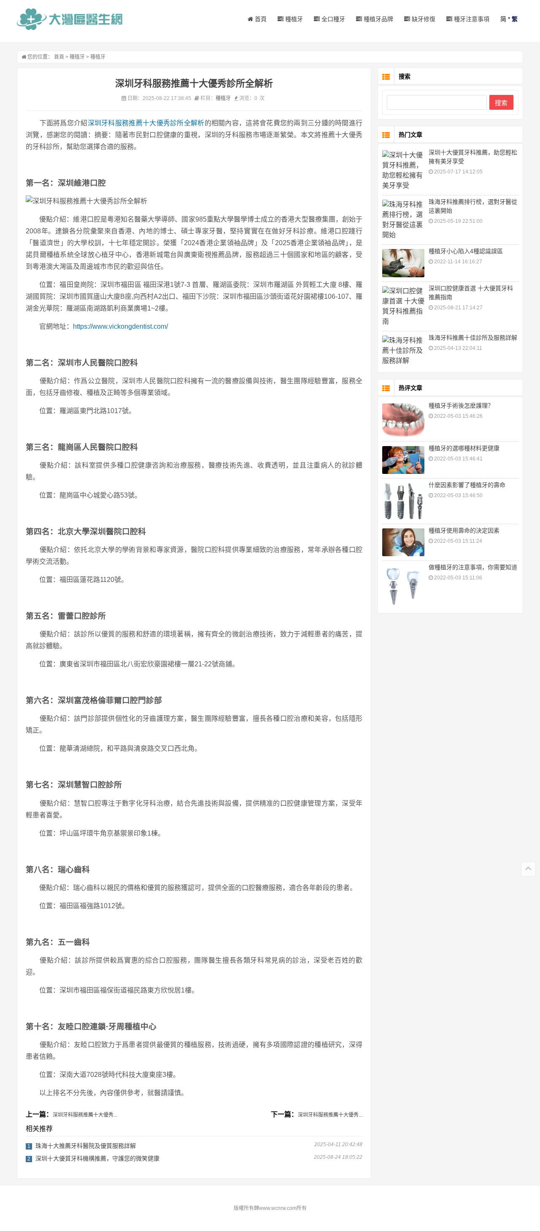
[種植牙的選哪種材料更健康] (403, 460)
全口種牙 (332, 19)
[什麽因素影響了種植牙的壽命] (403, 501)
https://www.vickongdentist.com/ (120, 326)
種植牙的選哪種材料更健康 (464, 448)
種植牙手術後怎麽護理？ (461, 405)
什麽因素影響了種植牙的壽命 (467, 485)
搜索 (501, 102)
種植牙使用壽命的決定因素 (464, 530)
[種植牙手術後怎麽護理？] (403, 420)
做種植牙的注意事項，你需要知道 (473, 567)
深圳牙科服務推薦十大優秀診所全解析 (146, 123)
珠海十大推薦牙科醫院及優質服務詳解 (85, 1145)
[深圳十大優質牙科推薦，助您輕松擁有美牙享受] (403, 170)
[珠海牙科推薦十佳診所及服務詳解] (403, 350)
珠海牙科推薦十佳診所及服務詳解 (473, 337)
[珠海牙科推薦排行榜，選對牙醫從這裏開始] (403, 220)
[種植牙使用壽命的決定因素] (403, 542)
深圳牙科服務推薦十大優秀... (85, 1115)
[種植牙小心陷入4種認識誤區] (403, 263)
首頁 (260, 19)
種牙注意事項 (470, 19)
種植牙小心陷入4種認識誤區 (466, 251)
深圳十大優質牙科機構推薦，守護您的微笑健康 (97, 1158)
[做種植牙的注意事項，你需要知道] (403, 586)
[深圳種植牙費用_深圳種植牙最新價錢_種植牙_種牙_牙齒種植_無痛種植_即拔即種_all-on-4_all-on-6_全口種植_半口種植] (69, 19)
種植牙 (293, 19)
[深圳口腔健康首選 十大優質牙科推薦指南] (403, 306)
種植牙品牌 (377, 19)
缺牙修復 (422, 19)
